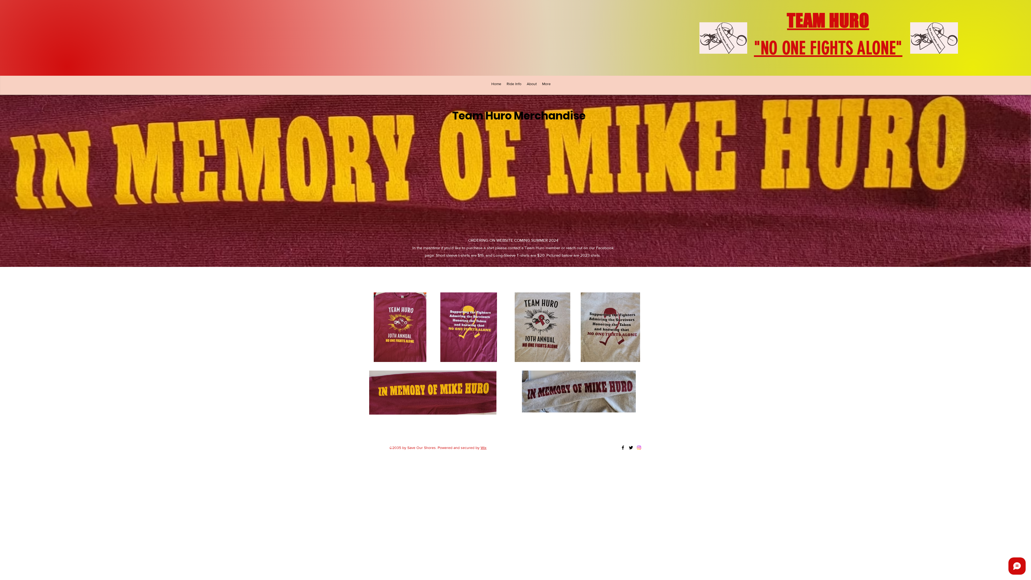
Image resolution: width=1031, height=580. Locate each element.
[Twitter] (631, 447)
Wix (484, 447)
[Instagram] (639, 447)
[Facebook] (623, 447)
